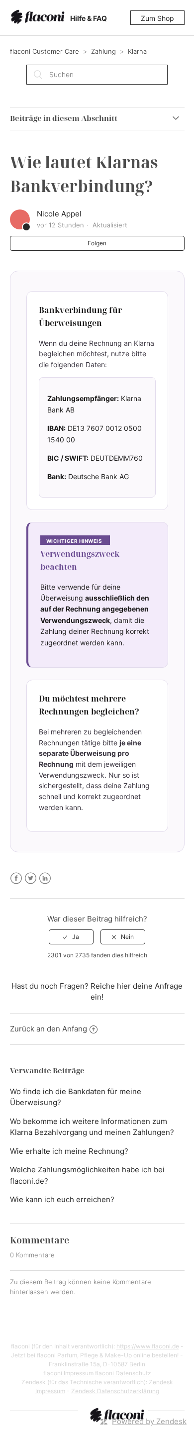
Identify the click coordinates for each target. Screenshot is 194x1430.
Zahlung (103, 51)
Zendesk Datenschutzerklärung (115, 1391)
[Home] (39, 18)
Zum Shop (157, 18)
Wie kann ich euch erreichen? (62, 1199)
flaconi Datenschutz (123, 1373)
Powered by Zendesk (149, 1421)
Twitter (30, 878)
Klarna (137, 51)
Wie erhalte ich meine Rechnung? (69, 1151)
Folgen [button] (97, 243)
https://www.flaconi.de (147, 1346)
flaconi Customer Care (45, 51)
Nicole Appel (59, 213)
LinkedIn (45, 878)
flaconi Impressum (68, 1373)
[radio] (71, 936)
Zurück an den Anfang (48, 1028)
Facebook (16, 878)
